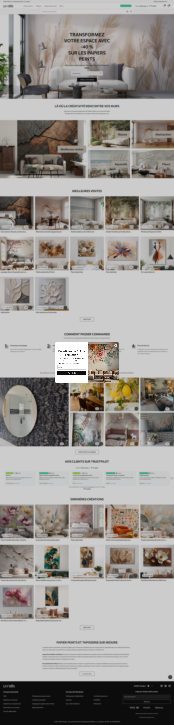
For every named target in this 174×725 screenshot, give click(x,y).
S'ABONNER (72, 373)
